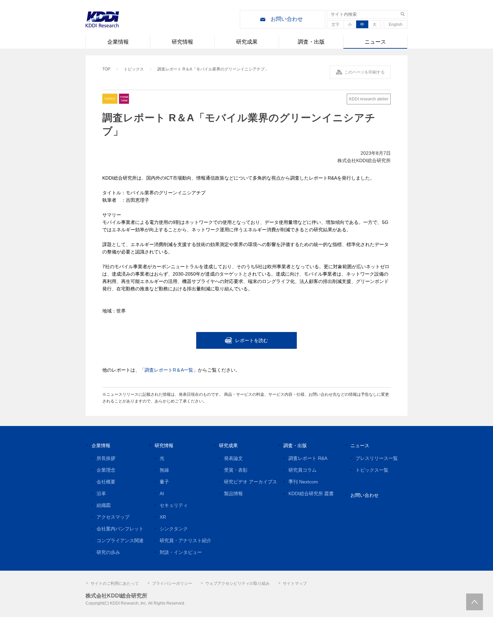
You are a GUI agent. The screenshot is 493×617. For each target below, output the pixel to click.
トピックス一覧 (371, 470)
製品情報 (233, 493)
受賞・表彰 (236, 470)
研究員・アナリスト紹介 (185, 540)
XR (163, 517)
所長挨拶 (106, 458)
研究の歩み (108, 552)
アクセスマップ (113, 517)
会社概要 (106, 481)
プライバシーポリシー (172, 583)
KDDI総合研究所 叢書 (311, 493)
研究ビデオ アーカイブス (250, 481)
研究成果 (247, 42)
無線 (164, 470)
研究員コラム (302, 470)
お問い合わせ (287, 19)
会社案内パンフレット (120, 528)
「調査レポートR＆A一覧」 (169, 370)
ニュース (375, 42)
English (395, 24)
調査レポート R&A (307, 458)
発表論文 (233, 458)
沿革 (101, 493)
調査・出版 (311, 42)
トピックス (134, 69)
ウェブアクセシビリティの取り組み (237, 583)
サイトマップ (295, 583)
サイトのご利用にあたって (115, 583)
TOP (106, 69)
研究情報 (182, 42)
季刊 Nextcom (303, 481)
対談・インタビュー (181, 552)
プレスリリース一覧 (376, 458)
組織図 (104, 505)
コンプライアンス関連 (120, 540)
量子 (164, 481)
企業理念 (106, 470)
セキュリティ (174, 505)
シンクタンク (174, 528)
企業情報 (118, 42)
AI (162, 493)
